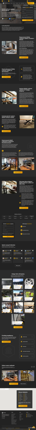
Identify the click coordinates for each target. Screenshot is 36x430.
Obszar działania (11, 0)
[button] (4, 254)
